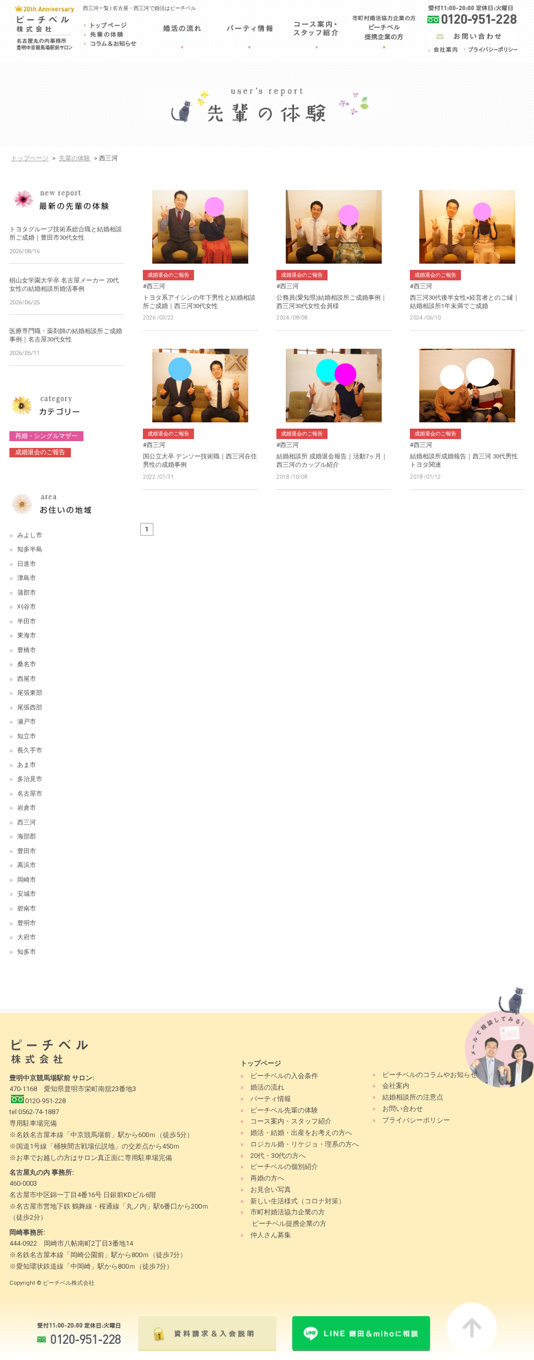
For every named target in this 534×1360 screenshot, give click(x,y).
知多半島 (29, 549)
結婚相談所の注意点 (412, 1097)
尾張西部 (29, 707)
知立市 (26, 736)
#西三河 (154, 286)
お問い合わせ (402, 1109)
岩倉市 (26, 807)
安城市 (26, 893)
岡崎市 (26, 879)
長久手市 (29, 750)
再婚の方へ (267, 1178)
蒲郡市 (26, 592)
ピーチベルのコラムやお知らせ (429, 1075)
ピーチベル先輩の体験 (284, 1110)
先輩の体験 (74, 158)
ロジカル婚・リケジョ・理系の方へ (304, 1144)
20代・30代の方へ (278, 1156)
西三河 (26, 822)
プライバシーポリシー (416, 1120)
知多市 (26, 951)
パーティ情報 (270, 1099)
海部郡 (26, 836)
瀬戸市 (26, 721)
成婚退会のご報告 (168, 275)
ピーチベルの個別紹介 (284, 1166)
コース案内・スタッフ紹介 (291, 1121)
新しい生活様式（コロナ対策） (297, 1201)
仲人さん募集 (270, 1235)
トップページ (29, 158)
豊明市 (26, 923)
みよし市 (29, 535)
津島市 (26, 578)
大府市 (26, 937)
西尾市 (26, 678)
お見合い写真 (270, 1189)
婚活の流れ (267, 1087)
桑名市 (26, 664)
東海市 (26, 635)
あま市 (26, 764)
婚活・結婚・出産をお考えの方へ (301, 1133)
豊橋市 (26, 650)
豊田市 (26, 851)
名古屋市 (29, 793)
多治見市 (29, 779)
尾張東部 (29, 692)
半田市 (26, 621)
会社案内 (395, 1086)
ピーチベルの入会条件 (284, 1076)
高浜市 (26, 865)
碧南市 (26, 908)
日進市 (26, 563)
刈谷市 (26, 606)
